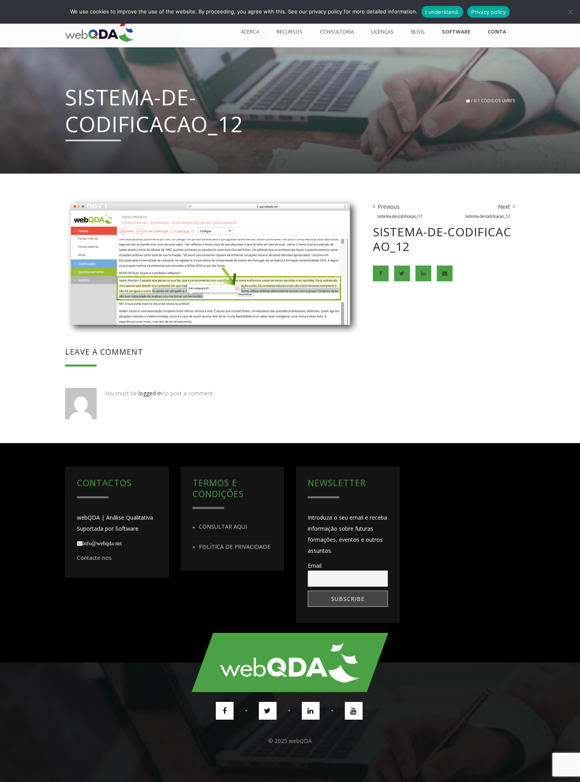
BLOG (418, 31)
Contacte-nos (94, 557)
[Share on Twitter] (402, 273)
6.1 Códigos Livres (494, 100)
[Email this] (445, 273)
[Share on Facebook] (381, 273)
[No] (570, 12)
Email (315, 565)
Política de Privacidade (234, 546)
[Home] (99, 31)
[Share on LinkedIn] (423, 273)
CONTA (497, 31)
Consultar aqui (223, 527)
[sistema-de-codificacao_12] (213, 265)
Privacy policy (488, 12)
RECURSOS (290, 31)
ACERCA (250, 31)
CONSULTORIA (337, 31)
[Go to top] (290, 662)
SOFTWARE (456, 31)
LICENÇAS (382, 31)
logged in (150, 393)
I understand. (442, 12)
